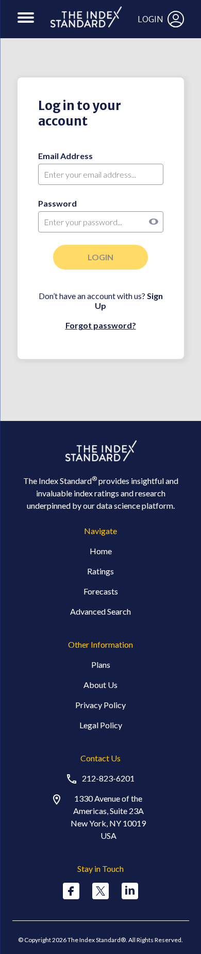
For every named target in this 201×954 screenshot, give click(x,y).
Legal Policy (100, 725)
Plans (100, 664)
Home (101, 551)
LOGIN (150, 19)
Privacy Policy (100, 705)
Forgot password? (100, 325)
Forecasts (100, 591)
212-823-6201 (108, 778)
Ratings (100, 571)
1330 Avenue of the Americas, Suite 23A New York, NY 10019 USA (108, 816)
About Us (100, 685)
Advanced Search (100, 611)
